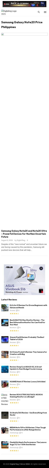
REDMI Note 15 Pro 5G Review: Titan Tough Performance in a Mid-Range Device (28, 428)
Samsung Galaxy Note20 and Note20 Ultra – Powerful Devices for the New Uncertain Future (24, 233)
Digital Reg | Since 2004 (20, 464)
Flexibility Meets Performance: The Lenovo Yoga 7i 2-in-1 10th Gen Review (28, 443)
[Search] (38, 12)
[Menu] (45, 12)
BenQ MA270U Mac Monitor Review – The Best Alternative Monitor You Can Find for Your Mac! (27, 322)
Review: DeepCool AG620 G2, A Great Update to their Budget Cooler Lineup (26, 368)
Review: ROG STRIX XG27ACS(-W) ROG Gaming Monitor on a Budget (26, 396)
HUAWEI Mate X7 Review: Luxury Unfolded (27, 382)
